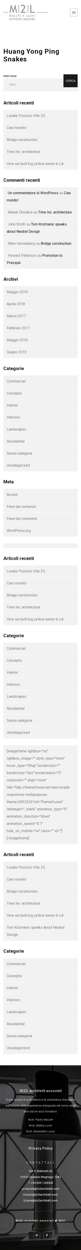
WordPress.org (19, 530)
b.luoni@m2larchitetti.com (41, 1200)
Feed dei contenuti (21, 506)
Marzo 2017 (16, 316)
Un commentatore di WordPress (33, 193)
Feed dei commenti (22, 518)
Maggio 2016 (17, 340)
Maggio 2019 (17, 292)
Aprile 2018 (16, 304)
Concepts (14, 393)
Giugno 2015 (17, 352)
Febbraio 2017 (18, 328)
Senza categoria (19, 453)
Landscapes (16, 429)
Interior (12, 405)
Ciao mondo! (17, 128)
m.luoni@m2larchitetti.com (40, 1194)
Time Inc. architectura (23, 152)
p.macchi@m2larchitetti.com (40, 1188)
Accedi (12, 494)
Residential (16, 441)
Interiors (13, 417)
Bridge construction (22, 140)
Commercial (16, 381)
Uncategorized (18, 465)
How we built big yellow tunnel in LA (35, 164)
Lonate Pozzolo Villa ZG (26, 116)
